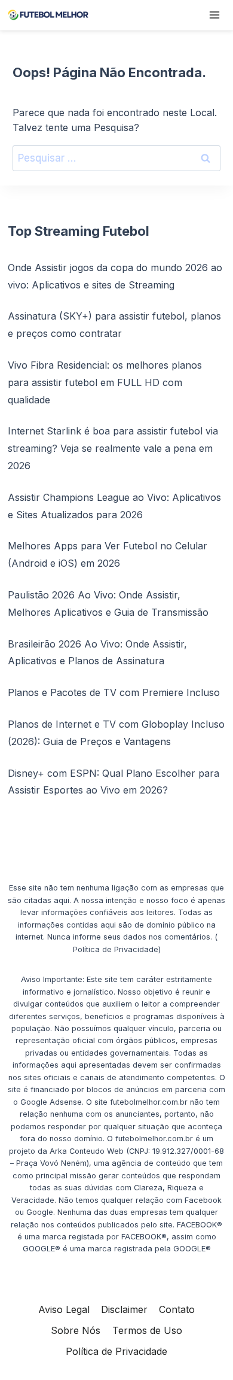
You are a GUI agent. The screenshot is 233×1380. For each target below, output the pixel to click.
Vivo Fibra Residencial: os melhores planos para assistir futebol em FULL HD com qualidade (105, 382)
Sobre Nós (75, 1330)
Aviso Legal (64, 1309)
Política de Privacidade (116, 1351)
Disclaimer (124, 1309)
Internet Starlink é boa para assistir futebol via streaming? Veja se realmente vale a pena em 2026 (113, 448)
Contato (177, 1309)
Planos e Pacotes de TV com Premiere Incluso (114, 692)
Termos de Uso (147, 1330)
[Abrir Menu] (214, 14)
